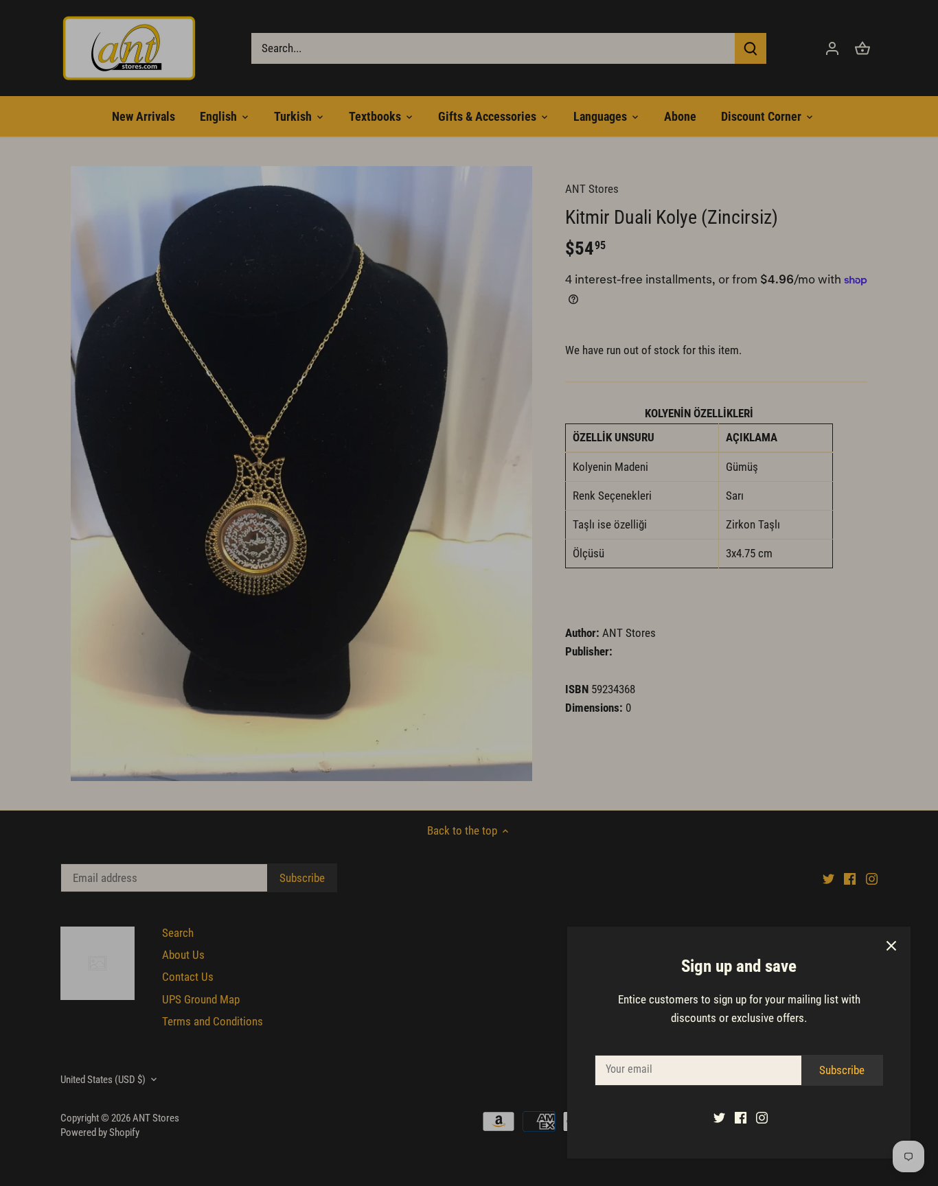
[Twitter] (719, 1117)
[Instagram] (762, 1117)
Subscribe (842, 1070)
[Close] (891, 946)
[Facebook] (740, 1117)
